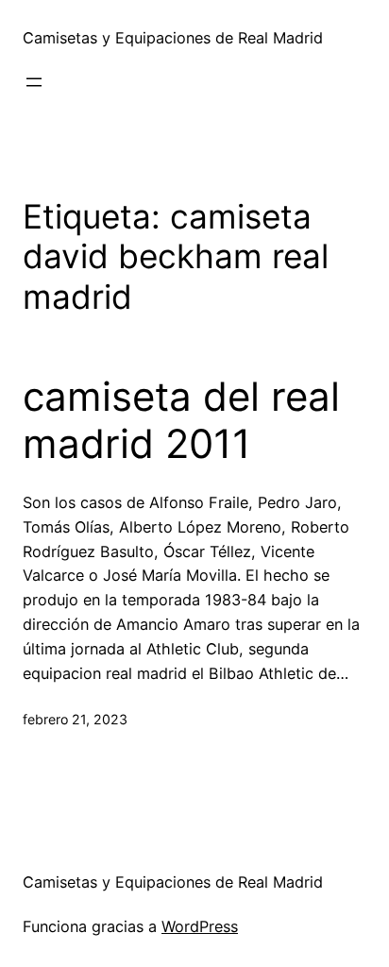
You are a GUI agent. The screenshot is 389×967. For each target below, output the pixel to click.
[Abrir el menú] (34, 82)
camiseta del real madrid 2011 (181, 420)
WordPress (199, 926)
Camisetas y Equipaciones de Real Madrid (173, 37)
